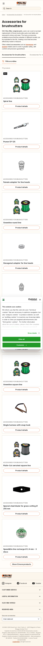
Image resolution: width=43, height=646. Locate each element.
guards (4, 47)
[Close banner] (40, 299)
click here (14, 327)
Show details (32, 333)
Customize (20, 345)
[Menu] (3, 3)
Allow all (21, 339)
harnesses (29, 44)
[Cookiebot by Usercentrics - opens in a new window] (28, 299)
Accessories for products (14, 14)
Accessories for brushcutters (14, 55)
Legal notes (16, 641)
